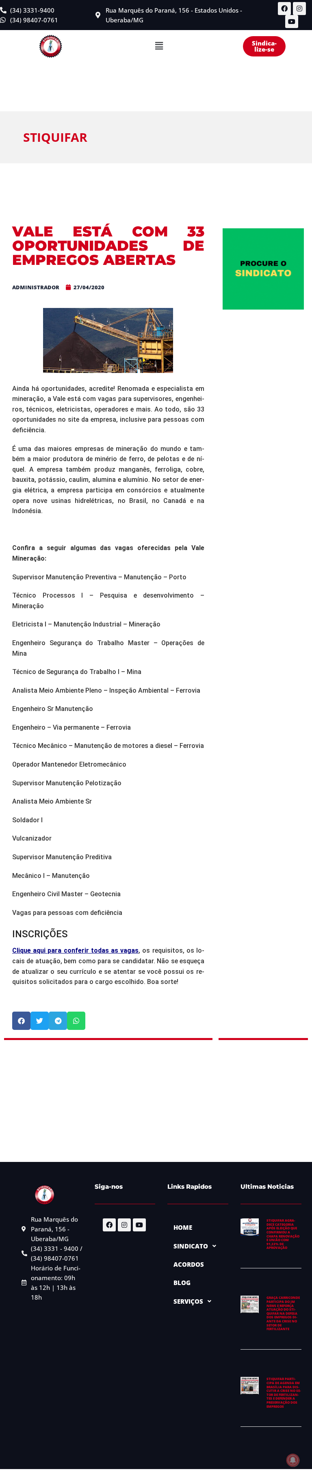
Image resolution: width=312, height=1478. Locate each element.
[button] (159, 46)
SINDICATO (190, 1246)
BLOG (182, 1283)
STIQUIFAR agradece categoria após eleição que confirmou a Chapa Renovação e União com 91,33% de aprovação (282, 1234)
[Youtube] (291, 21)
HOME (182, 1227)
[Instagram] (299, 8)
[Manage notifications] (292, 1460)
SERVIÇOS (188, 1301)
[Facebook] (284, 8)
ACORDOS (188, 1264)
